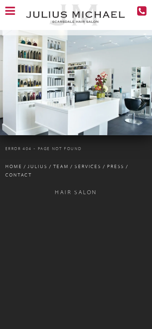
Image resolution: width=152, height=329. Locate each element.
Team (61, 166)
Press (115, 166)
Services (88, 166)
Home (13, 166)
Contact (18, 175)
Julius (37, 166)
